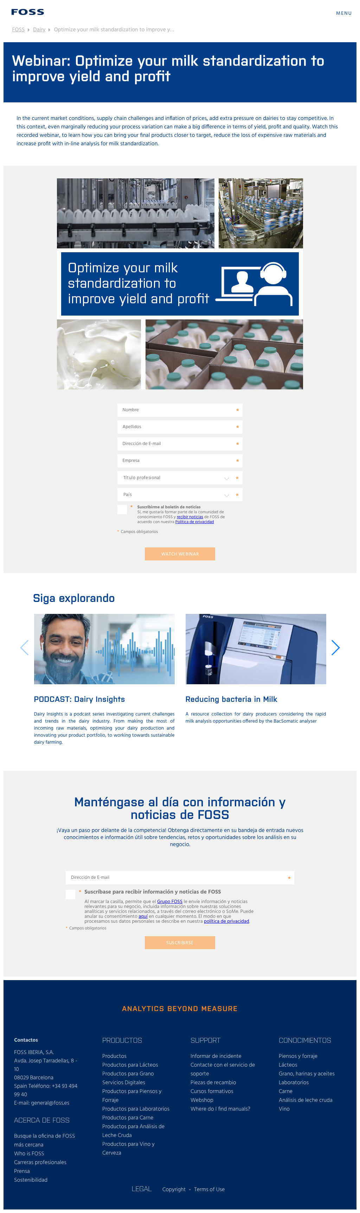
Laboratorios (294, 1082)
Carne (285, 1091)
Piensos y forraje (298, 1056)
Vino (284, 1109)
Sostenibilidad (30, 1180)
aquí (143, 917)
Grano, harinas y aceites (307, 1074)
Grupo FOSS (169, 902)
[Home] (28, 12)
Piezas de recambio (213, 1082)
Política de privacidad (194, 522)
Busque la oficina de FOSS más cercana (44, 1141)
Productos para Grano (128, 1074)
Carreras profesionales (40, 1162)
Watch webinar (180, 554)
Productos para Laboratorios (135, 1109)
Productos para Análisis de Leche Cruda (133, 1131)
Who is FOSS (29, 1153)
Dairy (39, 29)
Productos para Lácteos (130, 1065)
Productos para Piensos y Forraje (132, 1096)
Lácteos (288, 1065)
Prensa (22, 1171)
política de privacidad (226, 921)
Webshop (202, 1100)
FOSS (18, 29)
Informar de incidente (216, 1056)
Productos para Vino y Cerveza (128, 1149)
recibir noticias (190, 517)
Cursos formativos (212, 1091)
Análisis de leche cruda (306, 1100)
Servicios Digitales (123, 1082)
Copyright (174, 1189)
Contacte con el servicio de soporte (223, 1070)
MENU (344, 13)
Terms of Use (209, 1189)
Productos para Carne (127, 1118)
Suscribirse (180, 943)
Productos (114, 1056)
